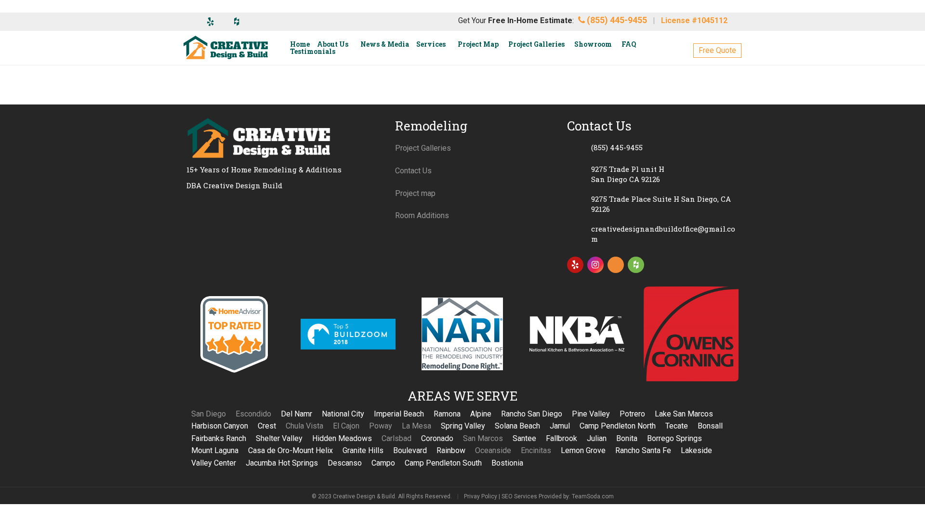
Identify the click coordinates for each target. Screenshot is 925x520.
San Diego (208, 413)
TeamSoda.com (593, 496)
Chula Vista (304, 425)
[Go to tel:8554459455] (653, 147)
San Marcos (483, 438)
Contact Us (413, 170)
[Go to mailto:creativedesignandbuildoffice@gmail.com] (653, 234)
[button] (717, 50)
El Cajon (346, 425)
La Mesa (416, 425)
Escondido (253, 413)
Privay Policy (480, 496)
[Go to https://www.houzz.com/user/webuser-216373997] (636, 265)
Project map (415, 193)
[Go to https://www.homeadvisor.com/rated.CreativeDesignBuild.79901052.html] (616, 267)
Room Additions (422, 215)
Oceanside (493, 450)
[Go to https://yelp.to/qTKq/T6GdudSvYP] (575, 265)
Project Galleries (423, 148)
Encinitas (536, 450)
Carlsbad (396, 438)
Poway (380, 425)
